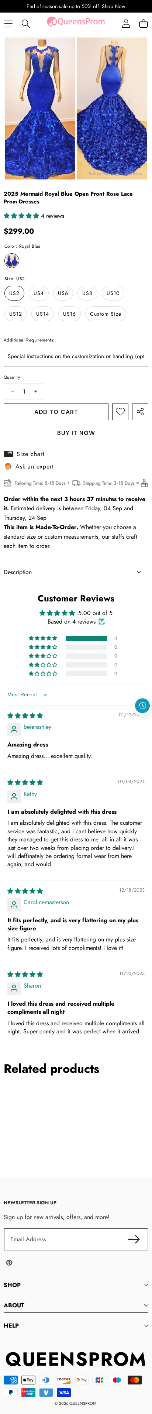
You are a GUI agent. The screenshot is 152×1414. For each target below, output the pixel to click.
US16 (69, 314)
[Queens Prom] (75, 24)
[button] (143, 24)
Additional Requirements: (29, 340)
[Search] (25, 24)
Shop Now (113, 6)
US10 (113, 293)
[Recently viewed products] (142, 706)
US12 (15, 314)
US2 (14, 293)
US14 (42, 314)
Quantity (12, 377)
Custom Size (105, 314)
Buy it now (76, 433)
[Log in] (126, 24)
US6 (63, 293)
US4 (39, 293)
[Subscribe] (133, 1239)
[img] (25, 715)
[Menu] (8, 24)
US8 (87, 293)
